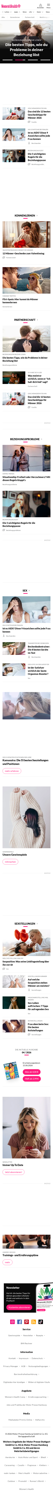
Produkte (32, 1)
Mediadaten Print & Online (20, 1420)
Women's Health (26, 1489)
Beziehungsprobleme (25, 439)
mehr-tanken (9, 1473)
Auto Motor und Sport (28, 1457)
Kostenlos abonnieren (19, 1307)
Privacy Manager (10, 1366)
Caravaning (10, 1465)
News (48, 12)
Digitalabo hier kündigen (14, 1382)
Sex (25, 590)
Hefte (25, 1)
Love (16, 12)
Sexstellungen (25, 923)
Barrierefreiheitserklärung (25, 1374)
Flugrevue (31, 1465)
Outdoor (11, 1481)
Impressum (24, 1358)
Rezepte (39, 1335)
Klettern (43, 1465)
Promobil (22, 1481)
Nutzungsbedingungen (38, 1366)
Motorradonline (40, 1473)
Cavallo (21, 1465)
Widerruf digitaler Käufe (39, 1382)
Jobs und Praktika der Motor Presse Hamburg (26, 1405)
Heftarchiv (40, 1420)
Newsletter (28, 1335)
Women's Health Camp (15, 1397)
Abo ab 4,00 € (31, 1071)
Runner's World (37, 1481)
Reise (25, 12)
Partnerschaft (24, 319)
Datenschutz (37, 1358)
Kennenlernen (25, 215)
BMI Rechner (26, 1343)
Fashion (6, 12)
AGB (23, 1366)
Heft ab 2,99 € (32, 1078)
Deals (39, 12)
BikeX (43, 1457)
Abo (19, 1)
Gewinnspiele (14, 1335)
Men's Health (24, 1473)
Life (30, 12)
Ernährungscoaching (37, 1397)
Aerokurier (10, 1457)
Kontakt (12, 1358)
